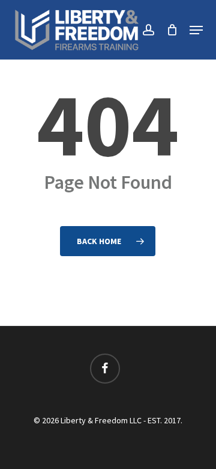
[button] (196, 30)
